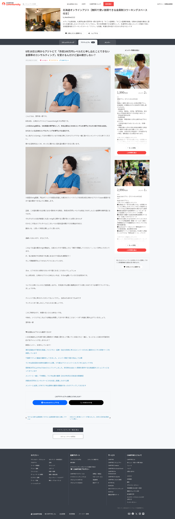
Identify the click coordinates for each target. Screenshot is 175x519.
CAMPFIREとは (131, 459)
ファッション (34, 471)
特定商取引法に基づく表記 (134, 488)
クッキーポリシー (132, 502)
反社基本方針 (130, 494)
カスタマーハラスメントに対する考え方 (135, 498)
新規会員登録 (168, 4)
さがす (84, 4)
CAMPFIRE (111, 459)
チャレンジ (52, 465)
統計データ (96, 483)
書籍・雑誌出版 (53, 474)
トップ (68, 42)
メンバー (107, 42)
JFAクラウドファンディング (115, 488)
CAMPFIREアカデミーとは (77, 474)
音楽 (50, 462)
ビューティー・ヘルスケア (56, 477)
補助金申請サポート (113, 494)
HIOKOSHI (111, 485)
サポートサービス (97, 477)
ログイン (160, 4)
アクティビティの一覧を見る (68, 430)
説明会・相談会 (97, 474)
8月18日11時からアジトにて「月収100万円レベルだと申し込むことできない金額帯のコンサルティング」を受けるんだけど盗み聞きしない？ (68, 53)
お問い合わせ (130, 471)
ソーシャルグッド (36, 483)
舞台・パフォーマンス (55, 480)
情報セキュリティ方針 (133, 491)
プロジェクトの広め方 (76, 483)
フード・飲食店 (35, 465)
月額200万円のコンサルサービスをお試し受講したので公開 (47, 380)
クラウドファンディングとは (78, 477)
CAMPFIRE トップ (95, 4)
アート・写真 (34, 480)
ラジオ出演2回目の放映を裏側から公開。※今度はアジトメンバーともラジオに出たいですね (59, 363)
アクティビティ (87, 42)
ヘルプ (129, 468)
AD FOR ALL (111, 482)
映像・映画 (52, 471)
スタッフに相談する (93, 459)
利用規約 (129, 479)
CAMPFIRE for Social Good (115, 468)
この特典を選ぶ (132, 153)
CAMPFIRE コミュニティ (114, 462)
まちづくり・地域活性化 (55, 459)
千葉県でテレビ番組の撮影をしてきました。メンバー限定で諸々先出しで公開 (54, 358)
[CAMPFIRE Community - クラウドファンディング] (11, 4)
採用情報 (72, 514)
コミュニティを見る (68, 436)
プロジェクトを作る (75, 459)
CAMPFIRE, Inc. (51, 514)
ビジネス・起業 (35, 477)
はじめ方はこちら (72, 4)
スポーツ (51, 468)
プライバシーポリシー (133, 485)
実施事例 (95, 480)
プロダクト (34, 462)
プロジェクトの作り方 (76, 480)
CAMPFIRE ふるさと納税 (114, 479)
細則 (128, 482)
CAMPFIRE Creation (113, 465)
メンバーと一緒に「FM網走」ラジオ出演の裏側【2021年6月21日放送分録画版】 (55, 376)
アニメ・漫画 (34, 468)
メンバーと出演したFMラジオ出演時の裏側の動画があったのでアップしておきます (56, 385)
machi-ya (110, 491)
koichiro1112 (70, 17)
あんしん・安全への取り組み (135, 462)
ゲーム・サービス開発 (37, 474)
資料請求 (108, 4)
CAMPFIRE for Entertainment (112, 472)
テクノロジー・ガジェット (38, 459)
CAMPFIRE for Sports (114, 476)
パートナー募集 (84, 514)
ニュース (129, 465)
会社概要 (62, 514)
